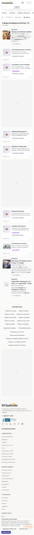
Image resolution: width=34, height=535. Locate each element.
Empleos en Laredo (9, 320)
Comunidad (5, 497)
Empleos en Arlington (23, 324)
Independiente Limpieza (9, 328)
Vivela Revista (5, 490)
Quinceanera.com (6, 473)
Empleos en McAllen (24, 317)
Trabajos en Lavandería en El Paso (17, 342)
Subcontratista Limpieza (25, 328)
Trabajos (4, 442)
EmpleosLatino (5, 475)
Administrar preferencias (9, 528)
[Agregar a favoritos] (30, 60)
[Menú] (29, 2)
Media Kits (4, 439)
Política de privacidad (7, 453)
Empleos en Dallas (23, 311)
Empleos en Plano (10, 324)
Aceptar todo (6, 532)
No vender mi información (8, 462)
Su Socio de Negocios (8, 478)
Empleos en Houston (11, 311)
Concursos (5, 500)
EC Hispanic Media (7, 470)
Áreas (3, 509)
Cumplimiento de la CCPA (8, 459)
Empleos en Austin (9, 314)
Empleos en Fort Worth (10, 317)
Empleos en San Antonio (23, 314)
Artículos (4, 503)
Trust (3, 448)
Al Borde (4, 487)
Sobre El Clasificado (7, 436)
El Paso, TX (10, 17)
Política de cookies (7, 456)
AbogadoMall (5, 484)
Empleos (19, 17)
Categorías (5, 506)
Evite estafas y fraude (7, 451)
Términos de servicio (7, 445)
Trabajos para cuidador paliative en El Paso (17, 338)
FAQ (3, 516)
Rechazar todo (24, 528)
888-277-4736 (8, 416)
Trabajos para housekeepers (17, 335)
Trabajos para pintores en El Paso (17, 345)
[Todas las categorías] (22, 2)
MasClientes (5, 481)
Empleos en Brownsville (23, 320)
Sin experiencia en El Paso (17, 332)
